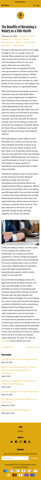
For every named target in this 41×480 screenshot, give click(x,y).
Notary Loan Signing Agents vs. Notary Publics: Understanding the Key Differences (19, 370)
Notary (19, 42)
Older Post (8, 347)
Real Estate (30, 42)
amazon (23, 36)
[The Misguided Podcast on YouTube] (25, 442)
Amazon (5, 341)
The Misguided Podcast (27, 465)
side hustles (18, 45)
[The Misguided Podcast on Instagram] (20, 442)
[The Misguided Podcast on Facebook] (16, 442)
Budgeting (6, 39)
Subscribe (34, 458)
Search (20, 431)
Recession (6, 45)
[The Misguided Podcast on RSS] (29, 442)
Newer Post (32, 347)
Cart (37, 5)
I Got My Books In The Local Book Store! (20, 359)
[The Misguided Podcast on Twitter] (11, 442)
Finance (17, 39)
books (31, 36)
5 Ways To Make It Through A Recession (20, 392)
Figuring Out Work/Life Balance (16, 410)
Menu (6, 5)
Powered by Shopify (20, 467)
